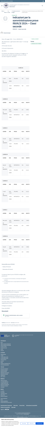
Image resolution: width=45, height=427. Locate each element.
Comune (2, 350)
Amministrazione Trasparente (6, 405)
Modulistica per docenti (5, 372)
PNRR (2, 362)
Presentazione (3, 354)
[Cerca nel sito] (42, 5)
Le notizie (2, 391)
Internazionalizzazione (5, 364)
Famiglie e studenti (4, 370)
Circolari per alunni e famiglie (36, 43)
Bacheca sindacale (4, 396)
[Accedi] (43, 1)
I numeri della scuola (4, 357)
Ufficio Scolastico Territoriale (6, 345)
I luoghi (2, 355)
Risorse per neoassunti (5, 384)
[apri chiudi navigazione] (2, 5)
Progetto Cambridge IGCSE (5, 363)
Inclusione (2, 387)
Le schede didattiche (4, 381)
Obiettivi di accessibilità (5, 407)
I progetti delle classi (4, 383)
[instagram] (7, 409)
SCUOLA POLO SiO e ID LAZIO (6, 402)
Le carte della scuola (4, 358)
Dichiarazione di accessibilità (31, 405)
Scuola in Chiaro (3, 346)
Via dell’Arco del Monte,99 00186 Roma (24, 412)
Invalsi (2, 349)
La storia (2, 361)
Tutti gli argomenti (4, 398)
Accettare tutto (39, 423)
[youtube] (5, 409)
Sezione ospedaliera (4, 401)
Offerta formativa (4, 380)
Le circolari (2, 392)
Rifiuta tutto (32, 423)
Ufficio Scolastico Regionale (6, 344)
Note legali (13, 407)
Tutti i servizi (3, 376)
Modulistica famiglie (4, 374)
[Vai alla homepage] (6, 5)
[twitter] (8, 409)
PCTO (2, 399)
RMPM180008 (26, 414)
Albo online (3, 395)
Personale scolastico (4, 368)
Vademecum (3, 375)
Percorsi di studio (4, 371)
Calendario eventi (4, 393)
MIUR (2, 342)
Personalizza (24, 423)
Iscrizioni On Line (4, 347)
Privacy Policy (22, 405)
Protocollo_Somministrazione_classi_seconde (13, 315)
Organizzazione (3, 359)
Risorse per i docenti (4, 385)
